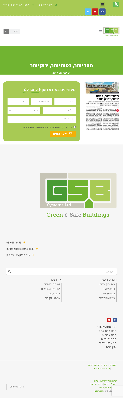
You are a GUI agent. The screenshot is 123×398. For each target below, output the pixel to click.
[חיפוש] (6, 31)
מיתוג (106, 384)
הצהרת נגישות (109, 365)
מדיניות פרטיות (95, 365)
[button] (102, 4)
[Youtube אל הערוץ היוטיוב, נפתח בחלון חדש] (95, 11)
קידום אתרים (111, 387)
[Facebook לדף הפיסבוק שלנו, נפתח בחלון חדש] (102, 11)
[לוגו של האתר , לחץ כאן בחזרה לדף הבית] (111, 31)
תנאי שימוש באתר (102, 368)
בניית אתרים (97, 384)
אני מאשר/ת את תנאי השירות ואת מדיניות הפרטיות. (48, 127)
